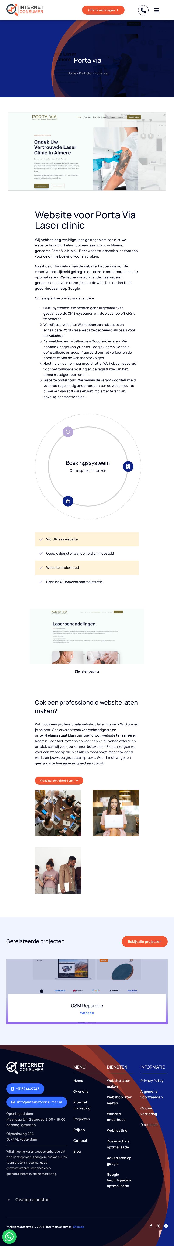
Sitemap (78, 1226)
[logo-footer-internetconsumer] (25, 1063)
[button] (87, 1200)
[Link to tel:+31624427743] (143, 10)
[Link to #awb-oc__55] (157, 10)
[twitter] (158, 1226)
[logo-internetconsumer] (25, 6)
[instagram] (166, 1226)
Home (72, 73)
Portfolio (85, 73)
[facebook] (151, 1226)
